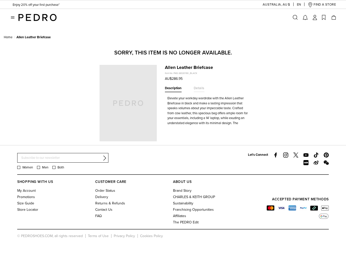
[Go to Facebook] (275, 155)
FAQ (98, 216)
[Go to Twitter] (295, 155)
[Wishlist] (323, 17)
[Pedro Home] (37, 17)
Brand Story (182, 190)
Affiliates (179, 216)
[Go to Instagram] (285, 155)
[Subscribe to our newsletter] (104, 158)
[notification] (305, 17)
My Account (26, 190)
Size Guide (25, 203)
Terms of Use (98, 236)
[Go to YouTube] (306, 155)
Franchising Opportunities (193, 209)
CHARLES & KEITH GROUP (194, 197)
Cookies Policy (151, 236)
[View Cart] (333, 17)
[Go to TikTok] (316, 155)
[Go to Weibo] (316, 162)
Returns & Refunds (110, 203)
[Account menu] (314, 17)
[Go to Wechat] (326, 162)
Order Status (105, 190)
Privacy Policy (124, 236)
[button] (272, 4)
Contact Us (103, 209)
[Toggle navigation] (12, 17)
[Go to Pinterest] (326, 155)
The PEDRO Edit (186, 222)
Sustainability (183, 203)
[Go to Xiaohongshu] (306, 162)
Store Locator (27, 209)
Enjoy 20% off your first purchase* (36, 5)
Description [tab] (173, 88)
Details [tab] (199, 88)
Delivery (101, 197)
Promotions (26, 197)
